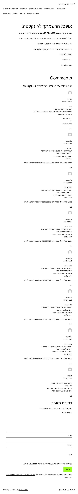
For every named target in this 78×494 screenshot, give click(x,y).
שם (70, 436)
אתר (70, 454)
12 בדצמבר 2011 (67, 102)
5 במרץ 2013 (68, 143)
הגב (71, 128)
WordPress (23, 490)
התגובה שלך (67, 413)
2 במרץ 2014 (68, 378)
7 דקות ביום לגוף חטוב (67, 4)
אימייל (69, 445)
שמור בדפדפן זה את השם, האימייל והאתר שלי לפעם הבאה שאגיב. (46, 464)
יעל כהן (69, 99)
